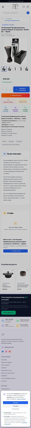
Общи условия (4, 308)
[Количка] (28, 7)
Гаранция (4, 367)
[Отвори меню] (3, 7)
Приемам (15, 402)
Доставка (4, 359)
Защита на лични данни (7, 373)
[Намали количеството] (3, 89)
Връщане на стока (6, 370)
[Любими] (24, 7)
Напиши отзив (16, 251)
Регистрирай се (8, 312)
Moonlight (11, 141)
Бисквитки (4, 375)
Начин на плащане (6, 362)
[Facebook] (2, 351)
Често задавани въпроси (8, 378)
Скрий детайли (15, 409)
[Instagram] (6, 351)
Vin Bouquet (8, 24)
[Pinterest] (9, 351)
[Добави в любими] (12, 270)
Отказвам (15, 406)
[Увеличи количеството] (10, 89)
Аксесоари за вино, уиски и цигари (10, 144)
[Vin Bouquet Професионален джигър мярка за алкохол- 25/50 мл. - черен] (26, 68)
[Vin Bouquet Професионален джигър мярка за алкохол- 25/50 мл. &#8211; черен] (3, 68)
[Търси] (28, 12)
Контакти (3, 381)
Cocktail (4, 141)
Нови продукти (5, 389)
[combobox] (15, 13)
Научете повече (21, 399)
